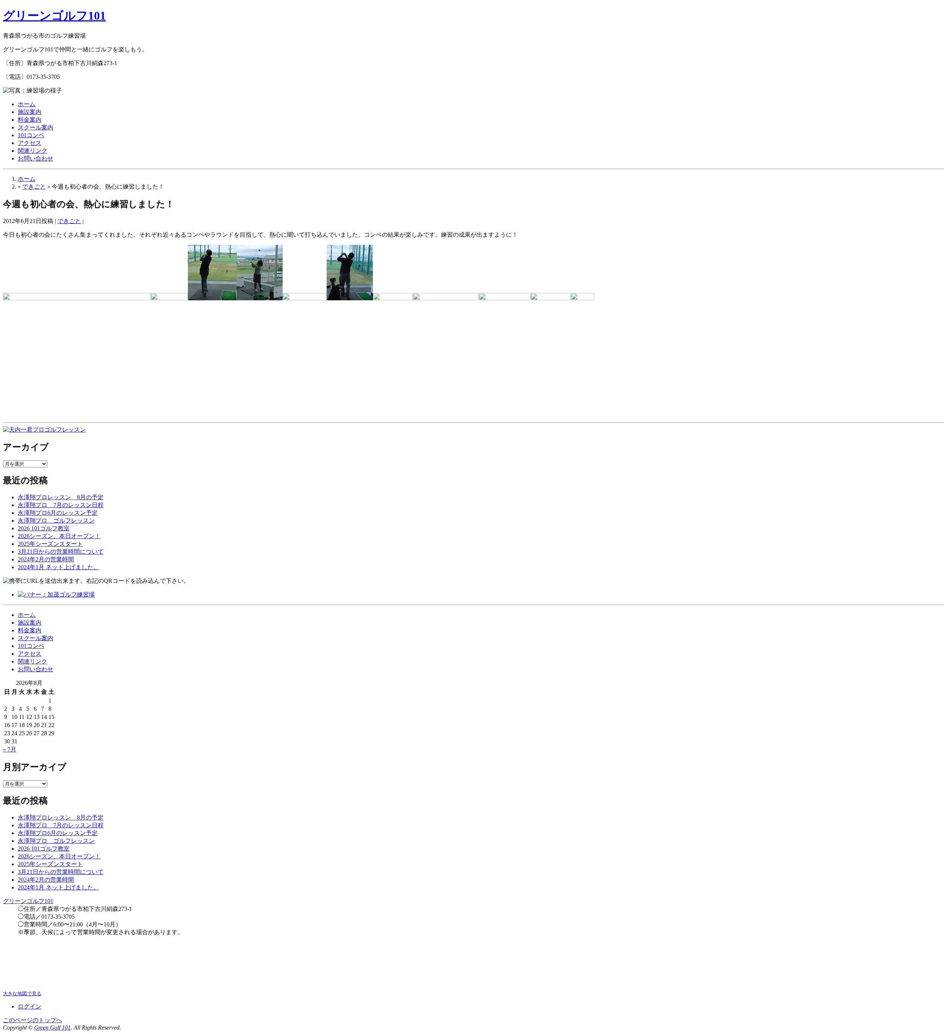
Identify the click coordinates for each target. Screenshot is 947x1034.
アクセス (29, 143)
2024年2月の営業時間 (46, 559)
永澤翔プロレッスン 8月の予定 (61, 497)
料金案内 (29, 119)
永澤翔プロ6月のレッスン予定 (58, 513)
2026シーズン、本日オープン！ (59, 536)
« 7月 (9, 749)
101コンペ (31, 135)
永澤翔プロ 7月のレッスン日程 (61, 505)
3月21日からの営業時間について (61, 551)
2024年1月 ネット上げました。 (58, 567)
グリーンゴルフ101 (54, 15)
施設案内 (29, 112)
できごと (34, 186)
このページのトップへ (32, 1020)
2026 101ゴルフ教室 (44, 528)
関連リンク (32, 151)
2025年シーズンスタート (50, 544)
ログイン (29, 1006)
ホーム (27, 104)
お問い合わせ (35, 158)
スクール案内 (35, 127)
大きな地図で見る (22, 993)
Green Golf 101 (52, 1027)
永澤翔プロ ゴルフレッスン (56, 520)
